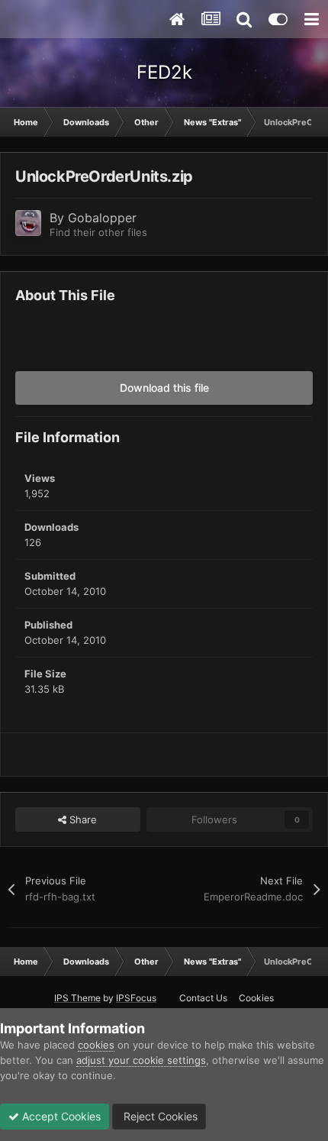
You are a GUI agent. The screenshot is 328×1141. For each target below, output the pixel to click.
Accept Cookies (60, 1116)
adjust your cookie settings (141, 1060)
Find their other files (98, 232)
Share (81, 819)
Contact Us (203, 998)
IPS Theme (77, 998)
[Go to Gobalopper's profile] (28, 223)
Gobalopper (102, 217)
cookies (96, 1045)
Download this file (164, 387)
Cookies (256, 998)
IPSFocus (136, 998)
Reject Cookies (159, 1116)
